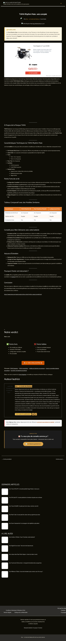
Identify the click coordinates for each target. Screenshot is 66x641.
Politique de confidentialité (20, 612)
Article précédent (7, 459)
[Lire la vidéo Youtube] (33, 104)
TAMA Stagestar (14, 368)
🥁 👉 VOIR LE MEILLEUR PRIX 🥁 (33, 363)
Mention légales (7, 612)
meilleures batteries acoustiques (37, 368)
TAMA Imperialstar (23, 368)
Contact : (63, 610)
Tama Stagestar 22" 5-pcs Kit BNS (41, 46)
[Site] (36, 414)
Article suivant (60, 459)
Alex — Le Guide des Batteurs (23, 386)
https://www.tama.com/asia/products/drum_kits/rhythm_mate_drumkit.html (23, 294)
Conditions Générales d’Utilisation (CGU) (15, 610)
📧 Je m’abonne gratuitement (33, 444)
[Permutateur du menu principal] (61, 3)
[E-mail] (33, 414)
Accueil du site (62, 608)
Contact (40, 628)
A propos (63, 612)
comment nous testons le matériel (45, 422)
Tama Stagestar (22, 375)
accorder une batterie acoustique (19, 371)
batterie (14, 277)
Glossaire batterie (28, 628)
